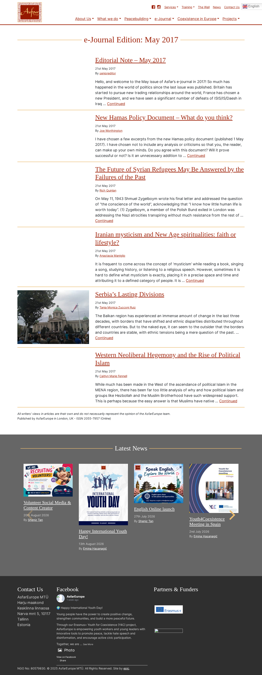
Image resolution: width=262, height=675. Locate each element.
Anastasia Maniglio (112, 255)
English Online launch (154, 509)
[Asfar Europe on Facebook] (153, 7)
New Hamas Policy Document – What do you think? (164, 117)
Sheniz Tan (35, 520)
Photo (69, 650)
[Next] (231, 515)
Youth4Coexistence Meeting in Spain (207, 521)
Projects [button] (229, 19)
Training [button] (187, 7)
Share (63, 660)
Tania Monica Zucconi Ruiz (117, 307)
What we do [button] (107, 19)
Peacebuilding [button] (136, 19)
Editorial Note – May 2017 (130, 60)
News (217, 7)
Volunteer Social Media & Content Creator (47, 505)
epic (126, 668)
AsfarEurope (76, 596)
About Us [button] (83, 19)
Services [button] (170, 7)
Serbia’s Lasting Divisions (129, 294)
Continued (116, 104)
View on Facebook (66, 657)
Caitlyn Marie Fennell (113, 376)
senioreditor (107, 73)
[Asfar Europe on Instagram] (159, 7)
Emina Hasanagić (95, 548)
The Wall (204, 7)
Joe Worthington (110, 130)
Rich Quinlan (107, 190)
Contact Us (232, 7)
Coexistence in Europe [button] (196, 19)
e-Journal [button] (163, 19)
